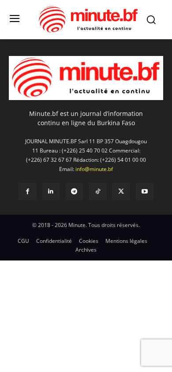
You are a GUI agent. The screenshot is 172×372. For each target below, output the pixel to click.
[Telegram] (74, 191)
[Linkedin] (51, 191)
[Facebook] (27, 191)
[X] (121, 191)
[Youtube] (144, 191)
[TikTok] (97, 191)
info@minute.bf (94, 169)
